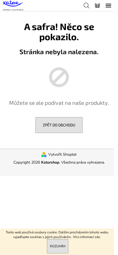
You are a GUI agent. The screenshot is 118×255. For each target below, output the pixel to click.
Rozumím (57, 246)
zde (97, 237)
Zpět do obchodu (59, 125)
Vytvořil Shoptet (62, 154)
